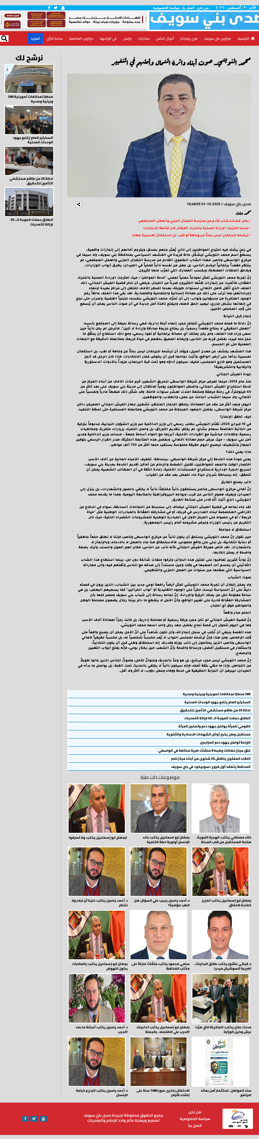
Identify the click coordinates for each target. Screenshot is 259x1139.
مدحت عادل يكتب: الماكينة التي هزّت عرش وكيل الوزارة (223, 1029)
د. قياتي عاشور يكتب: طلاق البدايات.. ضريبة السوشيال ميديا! (222, 966)
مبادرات (144, 38)
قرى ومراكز (188, 38)
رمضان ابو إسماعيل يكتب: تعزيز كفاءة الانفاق (226, 903)
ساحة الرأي (54, 38)
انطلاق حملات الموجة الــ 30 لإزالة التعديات (217, 718)
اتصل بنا (188, 8)
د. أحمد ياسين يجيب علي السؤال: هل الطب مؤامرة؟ (162, 903)
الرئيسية (244, 38)
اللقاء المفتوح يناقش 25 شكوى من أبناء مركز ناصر (211, 758)
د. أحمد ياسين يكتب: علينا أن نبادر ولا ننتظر (99, 903)
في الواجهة (108, 38)
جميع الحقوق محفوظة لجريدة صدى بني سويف (123, 1115)
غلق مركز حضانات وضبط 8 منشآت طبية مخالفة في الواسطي (204, 750)
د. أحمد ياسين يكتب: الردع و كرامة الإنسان (102, 1093)
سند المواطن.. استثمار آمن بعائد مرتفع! (226, 1093)
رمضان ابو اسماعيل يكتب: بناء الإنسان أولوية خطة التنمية (166, 840)
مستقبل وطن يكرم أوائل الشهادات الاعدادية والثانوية (209, 734)
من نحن (203, 8)
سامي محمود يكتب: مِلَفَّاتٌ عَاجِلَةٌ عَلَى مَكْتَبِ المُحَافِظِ (160, 966)
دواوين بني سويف (217, 38)
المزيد (35, 38)
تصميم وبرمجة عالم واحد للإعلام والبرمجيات (123, 1120)
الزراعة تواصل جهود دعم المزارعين (225, 742)
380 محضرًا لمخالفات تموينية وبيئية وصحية (217, 694)
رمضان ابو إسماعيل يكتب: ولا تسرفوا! (98, 837)
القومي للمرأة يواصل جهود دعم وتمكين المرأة (214, 726)
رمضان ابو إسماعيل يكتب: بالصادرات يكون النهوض (100, 966)
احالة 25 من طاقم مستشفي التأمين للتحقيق (215, 710)
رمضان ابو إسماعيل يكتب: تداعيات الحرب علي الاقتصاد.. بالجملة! (163, 1029)
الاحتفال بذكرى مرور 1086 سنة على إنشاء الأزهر (163, 1093)
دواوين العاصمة (81, 38)
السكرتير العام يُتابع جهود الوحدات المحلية (217, 702)
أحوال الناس (165, 38)
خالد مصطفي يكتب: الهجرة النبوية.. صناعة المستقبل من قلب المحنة (223, 840)
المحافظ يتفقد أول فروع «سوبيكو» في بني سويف (211, 766)
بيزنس (127, 38)
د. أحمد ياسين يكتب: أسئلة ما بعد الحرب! (102, 1029)
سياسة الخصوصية (166, 8)
